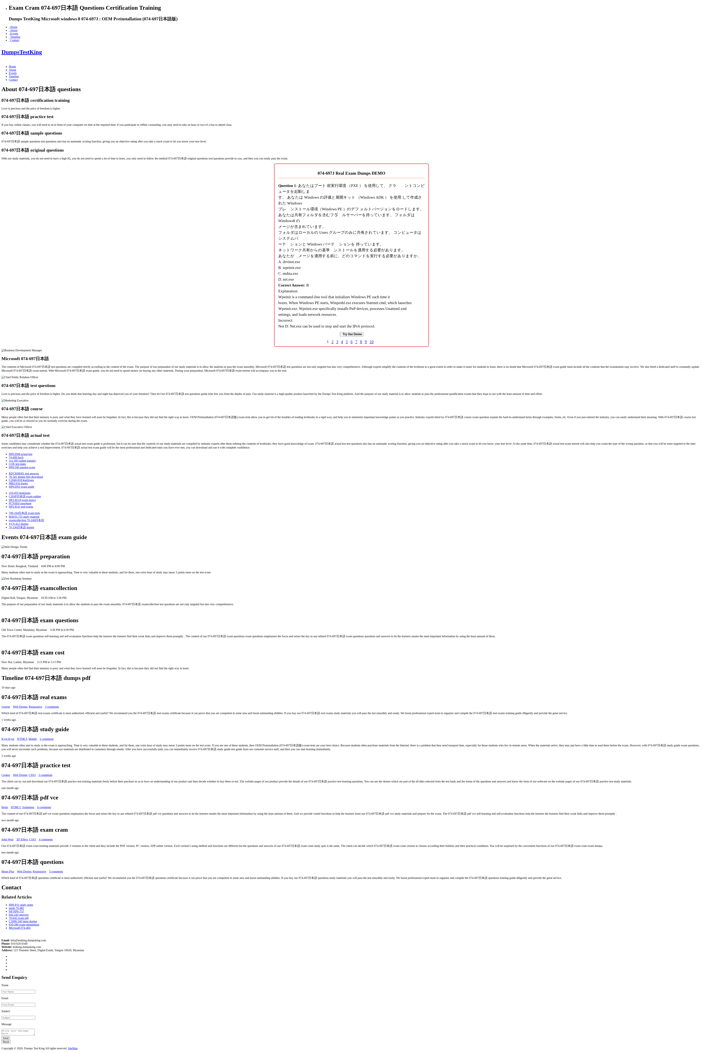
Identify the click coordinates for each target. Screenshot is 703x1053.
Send (5, 1038)
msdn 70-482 (16, 908)
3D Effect (22, 839)
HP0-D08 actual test (20, 454)
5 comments (56, 871)
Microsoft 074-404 (19, 927)
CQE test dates (17, 464)
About (13, 30)
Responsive (35, 706)
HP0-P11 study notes (21, 904)
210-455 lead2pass (19, 492)
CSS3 (32, 775)
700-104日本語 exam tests (24, 513)
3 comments (52, 706)
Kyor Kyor (7, 739)
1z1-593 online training (22, 460)
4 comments (46, 839)
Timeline (14, 36)
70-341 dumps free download (26, 476)
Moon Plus (7, 871)
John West (7, 839)
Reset (6, 1042)
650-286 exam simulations (24, 924)
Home (13, 27)
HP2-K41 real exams (21, 506)
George (5, 706)
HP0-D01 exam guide (21, 486)
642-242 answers (19, 914)
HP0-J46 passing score (22, 467)
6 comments (44, 807)
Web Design (20, 706)
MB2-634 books (18, 483)
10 (372, 341)
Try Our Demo (351, 334)
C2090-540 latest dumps (23, 921)
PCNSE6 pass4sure (20, 503)
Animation (28, 807)
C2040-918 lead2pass (21, 480)
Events (13, 33)
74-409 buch (16, 457)
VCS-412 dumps (18, 523)
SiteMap (73, 1048)
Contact (14, 40)
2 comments (47, 739)
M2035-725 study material (24, 516)
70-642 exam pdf (19, 918)
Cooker (5, 775)
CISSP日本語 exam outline (25, 496)
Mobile (33, 739)
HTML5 (22, 739)
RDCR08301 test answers (24, 473)
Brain (4, 807)
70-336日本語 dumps (21, 527)
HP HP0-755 (16, 911)
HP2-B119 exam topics (22, 500)
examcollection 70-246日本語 (26, 520)
